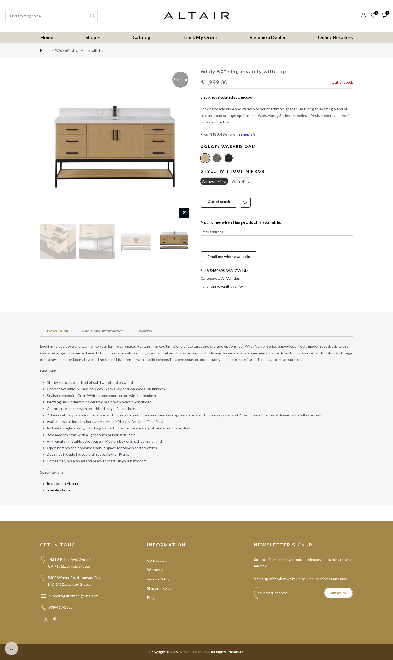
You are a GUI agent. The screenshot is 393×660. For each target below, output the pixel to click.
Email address (213, 231)
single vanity (220, 286)
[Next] (183, 145)
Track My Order (200, 37)
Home (46, 37)
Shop (90, 37)
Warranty (155, 569)
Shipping (208, 97)
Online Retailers (335, 37)
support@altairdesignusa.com (73, 595)
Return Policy (158, 579)
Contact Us (156, 560)
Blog (151, 597)
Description (57, 331)
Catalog (142, 37)
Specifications (58, 490)
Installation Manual (63, 483)
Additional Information (103, 331)
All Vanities (230, 278)
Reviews (144, 331)
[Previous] (49, 145)
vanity (238, 286)
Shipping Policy (159, 588)
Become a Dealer (267, 37)
